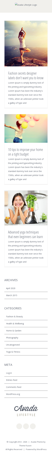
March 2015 (11, 295)
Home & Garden (13, 330)
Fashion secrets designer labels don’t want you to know (25, 75)
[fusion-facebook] (19, 426)
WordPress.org (13, 394)
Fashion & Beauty (14, 316)
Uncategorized (13, 344)
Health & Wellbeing (15, 323)
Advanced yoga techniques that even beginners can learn (25, 234)
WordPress (42, 449)
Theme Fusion (25, 445)
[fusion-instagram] (33, 426)
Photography (12, 337)
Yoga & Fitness (13, 351)
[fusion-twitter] (26, 426)
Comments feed (13, 387)
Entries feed (11, 380)
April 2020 (10, 288)
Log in (9, 373)
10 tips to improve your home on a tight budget (25, 152)
